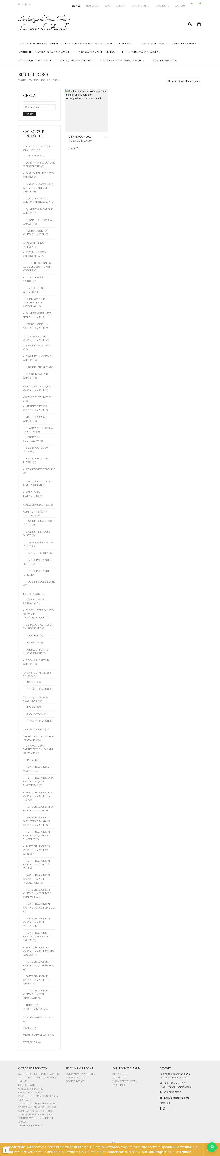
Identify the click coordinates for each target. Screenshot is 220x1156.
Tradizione (92, 6)
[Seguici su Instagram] (164, 1108)
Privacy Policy (75, 1077)
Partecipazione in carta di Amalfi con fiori (36, 865)
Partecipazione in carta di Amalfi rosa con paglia (37, 893)
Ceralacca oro (80, 136)
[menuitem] (192, 3)
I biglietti (32, 681)
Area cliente (121, 1074)
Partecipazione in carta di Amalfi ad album (36, 850)
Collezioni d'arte (35, 504)
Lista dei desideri (124, 1081)
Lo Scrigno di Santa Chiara (44, 24)
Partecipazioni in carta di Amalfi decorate (36, 994)
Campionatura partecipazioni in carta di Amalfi (39, 749)
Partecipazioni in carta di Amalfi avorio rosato (38, 951)
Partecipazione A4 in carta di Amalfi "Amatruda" (38, 782)
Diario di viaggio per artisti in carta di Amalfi (38, 188)
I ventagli (32, 635)
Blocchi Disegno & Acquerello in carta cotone (37, 267)
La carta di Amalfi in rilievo (96, 51)
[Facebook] (19, 4)
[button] (107, 137)
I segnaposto (35, 713)
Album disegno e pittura (76, 60)
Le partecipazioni (37, 689)
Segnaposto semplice (40, 469)
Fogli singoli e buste (40, 581)
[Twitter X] (30, 4)
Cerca (29, 114)
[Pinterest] (26, 4)
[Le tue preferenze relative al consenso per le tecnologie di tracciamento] (6, 1150)
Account (179, 6)
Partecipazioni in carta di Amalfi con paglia (36, 980)
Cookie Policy (75, 1081)
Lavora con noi (141, 6)
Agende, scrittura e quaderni (38, 43)
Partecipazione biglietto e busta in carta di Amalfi (36, 821)
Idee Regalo (126, 43)
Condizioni (162, 6)
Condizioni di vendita (80, 1074)
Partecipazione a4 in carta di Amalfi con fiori (38, 796)
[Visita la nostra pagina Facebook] (161, 1108)
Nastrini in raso (33, 729)
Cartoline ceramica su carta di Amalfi (44, 51)
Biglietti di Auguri (38, 345)
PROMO (27, 1028)
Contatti (121, 6)
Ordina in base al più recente (184, 81)
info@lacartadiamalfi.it (176, 1097)
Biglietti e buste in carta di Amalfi (88, 43)
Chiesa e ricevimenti (185, 43)
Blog (107, 6)
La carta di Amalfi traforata (141, 51)
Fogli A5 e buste (37, 553)
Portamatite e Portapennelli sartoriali (34, 303)
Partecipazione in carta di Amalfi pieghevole (36, 879)
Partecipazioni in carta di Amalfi (122, 60)
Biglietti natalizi (37, 367)
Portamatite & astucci (38, 1017)
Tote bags (30, 1042)
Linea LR (31, 760)
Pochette (32, 642)
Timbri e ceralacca (163, 60)
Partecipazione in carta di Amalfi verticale (36, 922)
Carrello (118, 1077)
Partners (118, 1085)
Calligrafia (34, 155)
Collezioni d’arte (153, 43)
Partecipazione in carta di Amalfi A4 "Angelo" (36, 836)
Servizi (76, 6)
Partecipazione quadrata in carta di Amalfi (37, 937)
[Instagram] (22, 4)
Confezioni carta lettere (36, 60)
